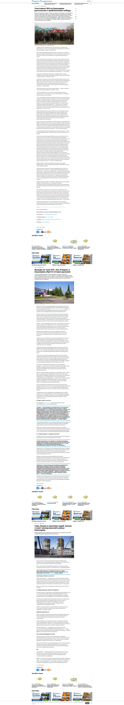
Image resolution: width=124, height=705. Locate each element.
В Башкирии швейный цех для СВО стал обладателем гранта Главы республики (65, 4)
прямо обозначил (47, 402)
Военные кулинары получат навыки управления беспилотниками (50, 4)
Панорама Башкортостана (42, 1)
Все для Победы (35, 3)
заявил (52, 573)
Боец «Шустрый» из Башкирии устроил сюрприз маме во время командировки (81, 4)
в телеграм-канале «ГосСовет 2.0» (57, 308)
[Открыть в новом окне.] (38, 232)
